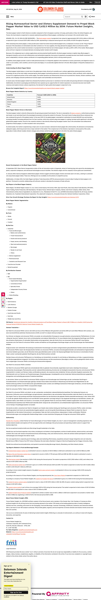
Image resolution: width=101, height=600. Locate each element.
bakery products (76, 113)
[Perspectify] (3, 298)
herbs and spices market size (17, 465)
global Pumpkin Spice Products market (20, 492)
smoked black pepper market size (18, 451)
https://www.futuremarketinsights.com (23, 532)
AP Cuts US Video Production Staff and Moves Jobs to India (63, 2)
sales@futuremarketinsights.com (28, 530)
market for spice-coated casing (18, 482)
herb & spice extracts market (46, 470)
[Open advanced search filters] (85, 16)
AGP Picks (4, 2)
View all (97, 2)
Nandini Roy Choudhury (13, 421)
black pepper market (45, 38)
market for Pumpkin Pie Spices (44, 478)
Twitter (14, 534)
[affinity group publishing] (3, 302)
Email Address (9, 585)
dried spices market (14, 459)
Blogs (18, 534)
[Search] (82, 16)
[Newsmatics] (3, 305)
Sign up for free (16, 592)
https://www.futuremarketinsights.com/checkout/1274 (63, 197)
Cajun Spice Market (59, 475)
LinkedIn (8, 534)
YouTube (23, 534)
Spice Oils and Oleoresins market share (20, 454)
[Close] (29, 564)
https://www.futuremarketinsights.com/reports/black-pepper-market (44, 88)
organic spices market (15, 487)
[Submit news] (3, 294)
